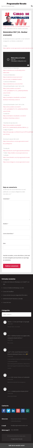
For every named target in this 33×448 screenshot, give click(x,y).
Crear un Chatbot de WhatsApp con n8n (13, 288)
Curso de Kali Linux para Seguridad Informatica (15, 295)
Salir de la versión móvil (16, 445)
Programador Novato (16, 3)
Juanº (9, 352)
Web (4, 243)
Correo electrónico (8, 233)
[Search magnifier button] (32, 6)
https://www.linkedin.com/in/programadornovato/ (16, 157)
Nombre (5, 223)
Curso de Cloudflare (8, 291)
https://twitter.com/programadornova (18, 153)
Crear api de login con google (21, 321)
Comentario (6, 199)
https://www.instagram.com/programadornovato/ (16, 162)
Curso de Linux (7, 302)
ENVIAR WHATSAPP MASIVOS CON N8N (13, 299)
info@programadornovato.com (19, 425)
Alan (9, 335)
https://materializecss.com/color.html (13, 84)
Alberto (9, 321)
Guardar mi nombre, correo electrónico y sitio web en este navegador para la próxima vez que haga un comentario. (16, 258)
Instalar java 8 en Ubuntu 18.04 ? (20, 391)
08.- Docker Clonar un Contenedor (20, 377)
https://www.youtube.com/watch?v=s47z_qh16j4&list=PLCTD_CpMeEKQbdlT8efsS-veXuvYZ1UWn (15, 91)
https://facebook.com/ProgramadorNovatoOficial (16, 150)
